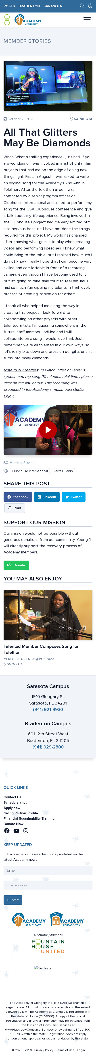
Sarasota (53, 6)
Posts (9, 6)
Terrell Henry (63, 471)
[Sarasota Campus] (29, 920)
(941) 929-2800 (48, 747)
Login (81, 1050)
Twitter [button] (76, 497)
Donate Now (13, 824)
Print (17, 508)
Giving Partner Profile (21, 813)
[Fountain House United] (48, 946)
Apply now (12, 808)
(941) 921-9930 (48, 709)
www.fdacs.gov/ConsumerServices (29, 1029)
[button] (8, 831)
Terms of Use (65, 1050)
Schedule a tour (16, 802)
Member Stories (22, 463)
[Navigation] (87, 19)
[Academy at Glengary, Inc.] (23, 19)
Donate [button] (19, 565)
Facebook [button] (20, 497)
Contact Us (12, 797)
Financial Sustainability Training (29, 818)
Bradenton (29, 6)
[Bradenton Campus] (67, 920)
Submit (13, 900)
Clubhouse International (30, 471)
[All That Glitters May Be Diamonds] (48, 86)
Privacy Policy (43, 1050)
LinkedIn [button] (49, 497)
